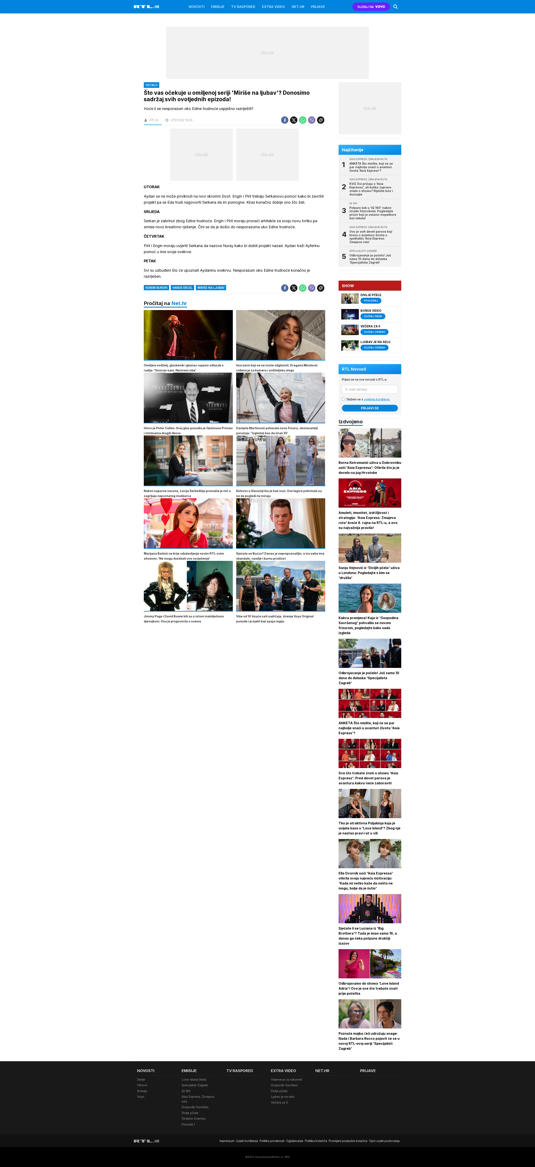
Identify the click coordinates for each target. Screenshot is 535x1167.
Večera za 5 (279, 1102)
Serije (141, 1079)
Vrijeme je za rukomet (286, 1079)
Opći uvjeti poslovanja (384, 1141)
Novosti (196, 7)
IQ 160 (186, 1091)
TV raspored (243, 7)
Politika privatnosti (272, 1141)
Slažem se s (368, 399)
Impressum (227, 1141)
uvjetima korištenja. (377, 399)
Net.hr (179, 303)
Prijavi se (370, 408)
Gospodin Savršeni (195, 1107)
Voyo (140, 1097)
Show (348, 286)
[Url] (320, 120)
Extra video (273, 7)
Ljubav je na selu (282, 1097)
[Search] (395, 6)
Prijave (318, 7)
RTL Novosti (354, 369)
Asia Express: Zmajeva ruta (198, 1099)
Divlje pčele (190, 1113)
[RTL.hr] (146, 6)
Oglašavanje (294, 1141)
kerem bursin (156, 287)
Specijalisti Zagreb (195, 1085)
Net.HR (298, 7)
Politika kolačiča (316, 1141)
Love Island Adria (194, 1079)
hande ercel (182, 287)
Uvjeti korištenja (247, 1141)
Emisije (217, 7)
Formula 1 (188, 1124)
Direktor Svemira (193, 1118)
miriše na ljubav (210, 287)
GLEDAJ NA (365, 7)
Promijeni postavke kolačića (348, 1141)
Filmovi (142, 1085)
